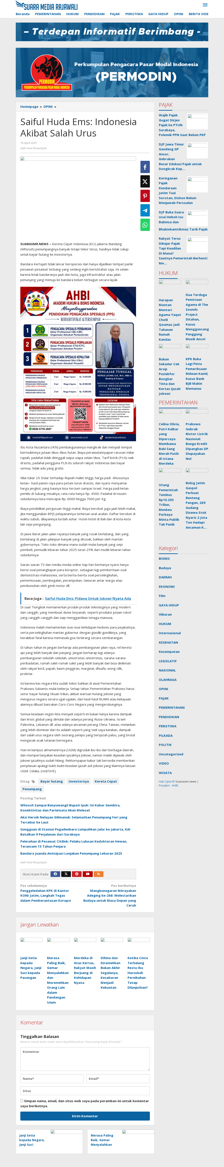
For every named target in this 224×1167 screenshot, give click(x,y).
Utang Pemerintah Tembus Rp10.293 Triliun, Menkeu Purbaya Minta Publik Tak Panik (169, 504)
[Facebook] (55, 874)
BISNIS (164, 558)
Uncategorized (171, 754)
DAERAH (165, 577)
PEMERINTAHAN (172, 707)
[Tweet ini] (145, 181)
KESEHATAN (168, 642)
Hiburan (165, 614)
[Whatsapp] (145, 225)
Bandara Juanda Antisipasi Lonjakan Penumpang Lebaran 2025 (71, 853)
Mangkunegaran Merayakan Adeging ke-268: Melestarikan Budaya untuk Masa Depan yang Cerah (109, 895)
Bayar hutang (51, 781)
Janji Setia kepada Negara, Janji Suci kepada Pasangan (30, 968)
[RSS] (98, 874)
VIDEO (164, 763)
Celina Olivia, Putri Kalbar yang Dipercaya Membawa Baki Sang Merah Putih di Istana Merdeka (169, 444)
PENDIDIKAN (169, 717)
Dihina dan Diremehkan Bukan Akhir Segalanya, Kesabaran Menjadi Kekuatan (110, 973)
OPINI (163, 689)
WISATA (165, 772)
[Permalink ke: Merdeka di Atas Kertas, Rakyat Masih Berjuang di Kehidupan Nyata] (85, 946)
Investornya (79, 781)
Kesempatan (169, 651)
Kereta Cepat (106, 781)
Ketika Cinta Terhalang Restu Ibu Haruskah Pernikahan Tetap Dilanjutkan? (138, 973)
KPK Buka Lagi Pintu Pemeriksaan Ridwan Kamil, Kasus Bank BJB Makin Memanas (197, 374)
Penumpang (32, 789)
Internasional (170, 633)
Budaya (165, 568)
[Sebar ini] (145, 167)
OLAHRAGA (168, 679)
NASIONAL (167, 670)
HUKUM (165, 624)
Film (162, 595)
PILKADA (166, 735)
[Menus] (205, 5)
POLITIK (165, 744)
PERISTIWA (167, 726)
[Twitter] (66, 874)
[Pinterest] (77, 874)
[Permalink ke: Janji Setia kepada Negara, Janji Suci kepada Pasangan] (31, 946)
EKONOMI (167, 586)
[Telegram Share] (145, 210)
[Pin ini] (145, 196)
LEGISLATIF (168, 661)
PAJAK (164, 698)
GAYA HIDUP (169, 605)
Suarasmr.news (185, 781)
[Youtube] (88, 874)
